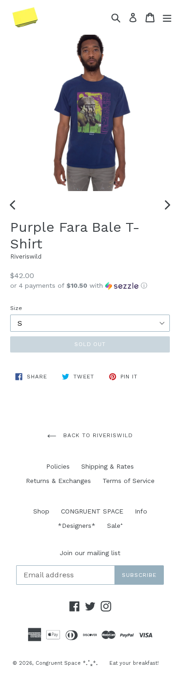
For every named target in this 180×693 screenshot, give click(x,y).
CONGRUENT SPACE (92, 511)
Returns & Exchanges (58, 480)
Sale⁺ (115, 525)
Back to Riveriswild (96, 435)
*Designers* (77, 525)
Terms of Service (128, 480)
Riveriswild (26, 256)
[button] (90, 285)
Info (141, 511)
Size (16, 308)
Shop (41, 511)
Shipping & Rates (107, 466)
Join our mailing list (90, 553)
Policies (58, 466)
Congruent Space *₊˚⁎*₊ (67, 663)
